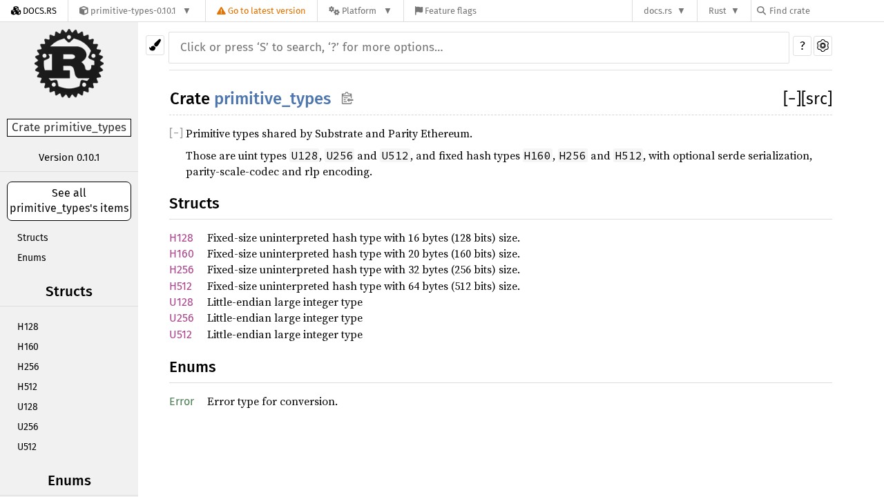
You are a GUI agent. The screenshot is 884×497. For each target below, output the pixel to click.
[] (792, 98)
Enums (31, 258)
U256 (27, 427)
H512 (27, 387)
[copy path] (347, 98)
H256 (28, 367)
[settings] (823, 46)
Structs (32, 238)
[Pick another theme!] (155, 45)
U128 (27, 407)
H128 (28, 327)
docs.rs (658, 11)
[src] (816, 98)
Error (181, 401)
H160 (28, 347)
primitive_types (272, 98)
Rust (718, 11)
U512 (27, 447)
